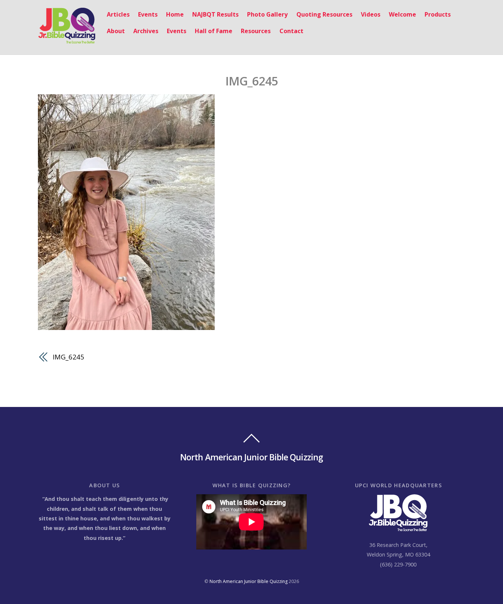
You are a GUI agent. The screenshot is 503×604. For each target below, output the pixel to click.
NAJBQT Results (215, 14)
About (116, 31)
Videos (370, 14)
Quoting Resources (324, 14)
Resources (256, 31)
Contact (291, 31)
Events (148, 14)
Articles (118, 14)
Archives (145, 31)
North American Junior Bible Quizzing (249, 581)
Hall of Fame (213, 31)
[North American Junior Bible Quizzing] (67, 40)
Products (438, 14)
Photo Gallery (267, 14)
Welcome (402, 14)
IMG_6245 (251, 81)
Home (175, 14)
